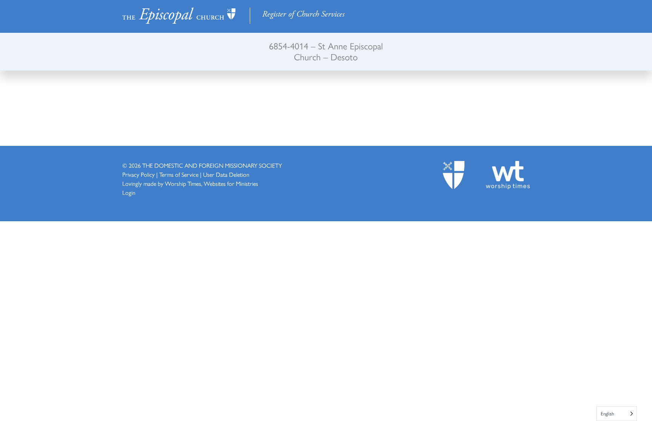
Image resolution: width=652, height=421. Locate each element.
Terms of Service (178, 174)
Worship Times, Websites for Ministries (211, 183)
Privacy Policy (138, 174)
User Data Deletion (226, 174)
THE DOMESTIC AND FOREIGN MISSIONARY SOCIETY (212, 165)
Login (128, 192)
